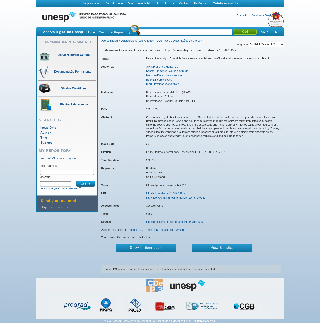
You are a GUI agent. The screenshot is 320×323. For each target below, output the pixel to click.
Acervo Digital (109, 40)
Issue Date (48, 127)
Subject (46, 142)
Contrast (184, 3)
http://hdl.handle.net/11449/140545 (166, 193)
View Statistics (222, 248)
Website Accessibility (225, 3)
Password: (45, 176)
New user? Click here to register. (58, 158)
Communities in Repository (68, 42)
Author (45, 132)
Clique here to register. (56, 207)
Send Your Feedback (264, 15)
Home (91, 32)
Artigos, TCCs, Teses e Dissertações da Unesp (172, 40)
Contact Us (243, 15)
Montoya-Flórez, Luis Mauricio (164, 75)
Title (43, 137)
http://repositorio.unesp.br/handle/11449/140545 (174, 221)
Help (281, 15)
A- (166, 3)
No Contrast (201, 3)
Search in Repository (114, 32)
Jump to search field (140, 3)
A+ (158, 3)
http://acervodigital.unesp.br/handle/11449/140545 (175, 197)
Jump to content (91, 3)
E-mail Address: (48, 165)
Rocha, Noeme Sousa (159, 79)
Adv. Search (268, 32)
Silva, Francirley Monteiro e (162, 66)
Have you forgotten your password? (60, 188)
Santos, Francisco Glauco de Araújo (167, 71)
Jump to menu (114, 3)
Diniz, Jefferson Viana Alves (162, 84)
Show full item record (146, 248)
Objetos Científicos (132, 40)
